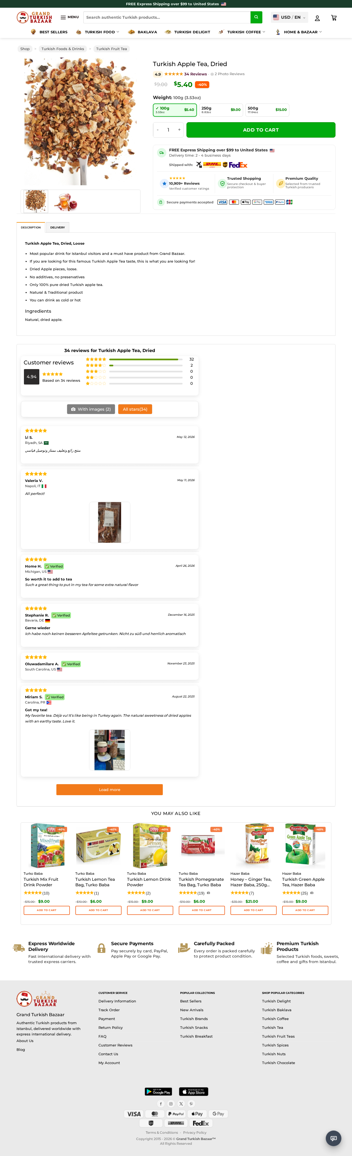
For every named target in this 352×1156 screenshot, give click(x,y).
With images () (94, 409)
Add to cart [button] (46, 910)
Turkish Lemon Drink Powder (149, 882)
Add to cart (261, 130)
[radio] (175, 110)
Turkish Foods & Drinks (63, 49)
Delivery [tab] (57, 227)
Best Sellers (54, 32)
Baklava (147, 32)
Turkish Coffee (244, 32)
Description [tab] (31, 227)
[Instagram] (171, 1104)
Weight (162, 97)
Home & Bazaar (301, 32)
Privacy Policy (195, 1132)
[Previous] (28, 121)
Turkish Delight (192, 32)
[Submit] (257, 17)
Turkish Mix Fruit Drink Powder (41, 882)
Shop (25, 49)
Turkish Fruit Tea (111, 49)
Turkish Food (100, 32)
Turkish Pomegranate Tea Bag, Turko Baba (201, 882)
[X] (181, 1104)
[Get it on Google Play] (158, 1092)
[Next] (132, 121)
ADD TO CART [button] (305, 910)
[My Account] (317, 18)
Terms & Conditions (162, 1132)
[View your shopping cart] (334, 18)
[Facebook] (161, 1104)
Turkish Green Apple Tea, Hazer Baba (303, 882)
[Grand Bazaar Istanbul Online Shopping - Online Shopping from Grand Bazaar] (34, 17)
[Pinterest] (191, 1104)
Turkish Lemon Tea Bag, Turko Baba (95, 882)
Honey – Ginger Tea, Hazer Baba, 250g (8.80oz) (250, 882)
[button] (69, 17)
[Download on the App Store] (193, 1092)
